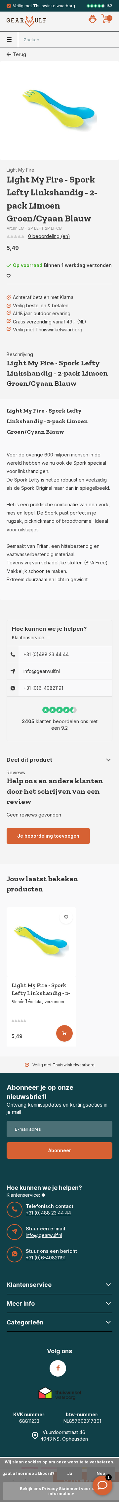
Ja (69, 1473)
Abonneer (59, 1150)
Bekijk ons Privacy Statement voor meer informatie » (61, 1491)
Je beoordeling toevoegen (48, 836)
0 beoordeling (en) (49, 236)
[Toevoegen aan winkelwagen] (64, 1033)
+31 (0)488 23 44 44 (46, 654)
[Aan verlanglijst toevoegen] (9, 276)
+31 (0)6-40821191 (43, 688)
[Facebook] (58, 1368)
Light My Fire (20, 170)
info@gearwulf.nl (41, 671)
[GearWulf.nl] (26, 21)
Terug (19, 54)
